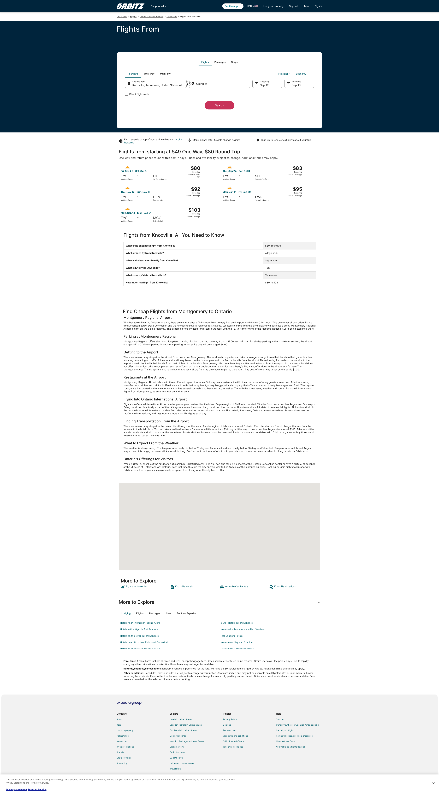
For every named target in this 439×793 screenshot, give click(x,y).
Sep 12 (264, 85)
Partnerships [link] (123, 735)
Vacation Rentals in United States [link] (186, 725)
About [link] (119, 719)
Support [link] (280, 719)
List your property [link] (125, 730)
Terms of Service (37, 789)
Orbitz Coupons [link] (177, 752)
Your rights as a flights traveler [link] (290, 746)
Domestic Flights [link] (178, 735)
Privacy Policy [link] (230, 719)
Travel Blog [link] (175, 768)
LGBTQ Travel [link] (176, 757)
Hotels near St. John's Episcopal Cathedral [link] (144, 642)
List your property (273, 6)
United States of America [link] (151, 16)
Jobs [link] (119, 725)
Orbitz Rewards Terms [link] (233, 741)
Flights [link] (133, 16)
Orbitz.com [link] (122, 16)
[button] (219, 602)
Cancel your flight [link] (284, 730)
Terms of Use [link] (229, 730)
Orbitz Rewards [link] (124, 757)
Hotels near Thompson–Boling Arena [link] (140, 622)
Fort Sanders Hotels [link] (231, 635)
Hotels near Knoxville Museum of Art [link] (140, 648)
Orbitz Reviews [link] (177, 746)
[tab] (205, 62)
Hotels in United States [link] (181, 719)
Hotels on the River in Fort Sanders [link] (139, 635)
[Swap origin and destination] (188, 83)
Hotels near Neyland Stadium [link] (237, 642)
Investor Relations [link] (125, 746)
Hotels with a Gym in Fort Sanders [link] (139, 629)
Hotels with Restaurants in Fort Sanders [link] (242, 629)
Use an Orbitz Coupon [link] (286, 741)
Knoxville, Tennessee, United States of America (159, 85)
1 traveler (283, 73)
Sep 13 (296, 85)
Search (219, 105)
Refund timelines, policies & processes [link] (294, 735)
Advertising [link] (122, 763)
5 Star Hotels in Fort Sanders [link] (237, 622)
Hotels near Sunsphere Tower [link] (237, 648)
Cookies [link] (227, 725)
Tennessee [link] (172, 16)
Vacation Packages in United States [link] (187, 741)
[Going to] (219, 84)
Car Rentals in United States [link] (183, 730)
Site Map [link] (121, 752)
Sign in (318, 6)
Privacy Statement (16, 789)
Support (293, 6)
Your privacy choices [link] (233, 746)
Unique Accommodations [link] (182, 763)
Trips (306, 6)
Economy (301, 73)
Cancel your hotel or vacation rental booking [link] (297, 725)
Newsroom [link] (122, 741)
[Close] (433, 783)
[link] (145, 587)
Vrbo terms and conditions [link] (235, 735)
